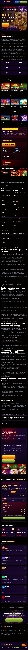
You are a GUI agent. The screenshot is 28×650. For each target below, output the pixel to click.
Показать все (14, 82)
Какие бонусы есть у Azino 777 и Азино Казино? (13, 414)
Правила (13, 628)
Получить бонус (14, 518)
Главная (2, 628)
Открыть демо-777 (9, 457)
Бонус (12, 24)
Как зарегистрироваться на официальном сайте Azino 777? (13, 422)
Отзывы (8, 628)
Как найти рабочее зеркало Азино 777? (11, 403)
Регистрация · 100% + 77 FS (14, 619)
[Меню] (2, 2)
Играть (24, 638)
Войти (16, 1)
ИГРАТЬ (5, 24)
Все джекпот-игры (23, 168)
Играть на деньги (8, 460)
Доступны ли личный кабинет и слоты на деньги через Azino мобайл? (13, 418)
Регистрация (23, 1)
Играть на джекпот (8, 144)
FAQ (5, 628)
